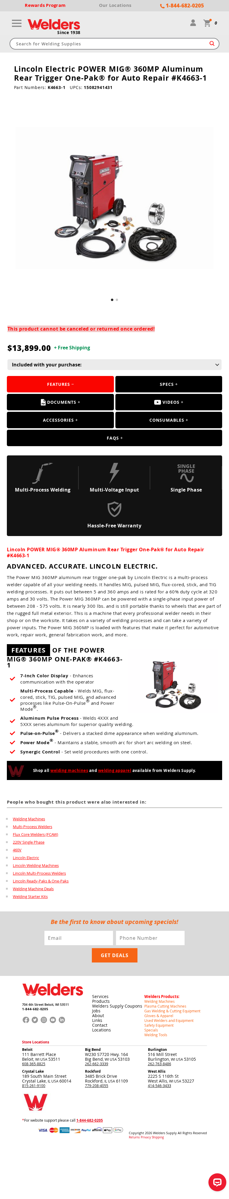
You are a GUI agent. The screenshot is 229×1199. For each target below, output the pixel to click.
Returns (134, 1137)
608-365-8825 (33, 1063)
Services (100, 996)
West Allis (156, 1071)
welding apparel (114, 770)
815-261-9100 (33, 1085)
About (98, 1015)
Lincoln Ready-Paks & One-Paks (41, 881)
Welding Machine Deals (33, 888)
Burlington (157, 1049)
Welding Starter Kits (30, 896)
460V (17, 850)
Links (97, 1020)
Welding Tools (155, 1034)
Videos (171, 402)
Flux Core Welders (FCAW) (35, 834)
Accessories (58, 420)
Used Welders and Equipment (169, 1020)
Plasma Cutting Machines (165, 1006)
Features (58, 384)
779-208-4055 (96, 1085)
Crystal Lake (33, 1071)
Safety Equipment (159, 1025)
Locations (101, 1030)
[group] (114, 198)
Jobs (96, 1011)
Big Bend (93, 1049)
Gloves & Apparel (158, 1015)
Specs (167, 384)
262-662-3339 (96, 1063)
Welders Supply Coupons (117, 1006)
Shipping (158, 1137)
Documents (61, 402)
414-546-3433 (159, 1085)
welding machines (69, 770)
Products (101, 1001)
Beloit (27, 1049)
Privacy (146, 1137)
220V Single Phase (28, 842)
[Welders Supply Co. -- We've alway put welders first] (52, 1000)
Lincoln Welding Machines (36, 865)
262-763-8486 (159, 1063)
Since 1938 (69, 32)
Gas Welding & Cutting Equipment (172, 1010)
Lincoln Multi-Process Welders (39, 873)
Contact (99, 1025)
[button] (112, 300)
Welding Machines (29, 819)
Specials (151, 1030)
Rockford (93, 1071)
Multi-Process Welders (32, 826)
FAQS (113, 438)
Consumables (166, 420)
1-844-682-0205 (35, 1009)
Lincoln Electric (26, 857)
